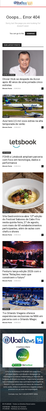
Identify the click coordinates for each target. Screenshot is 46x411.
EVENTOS (6, 212)
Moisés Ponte (7, 88)
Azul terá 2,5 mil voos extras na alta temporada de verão (22, 122)
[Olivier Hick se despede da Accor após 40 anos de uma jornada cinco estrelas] (23, 63)
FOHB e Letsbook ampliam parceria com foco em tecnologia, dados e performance (22, 159)
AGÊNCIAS (6, 309)
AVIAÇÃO (6, 117)
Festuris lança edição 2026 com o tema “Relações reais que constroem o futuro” (21, 274)
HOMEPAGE (31, 33)
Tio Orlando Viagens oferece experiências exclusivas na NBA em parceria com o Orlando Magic (22, 316)
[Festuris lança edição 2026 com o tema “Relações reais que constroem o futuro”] (23, 254)
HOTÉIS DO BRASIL (9, 75)
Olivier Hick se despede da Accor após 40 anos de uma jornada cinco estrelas (22, 82)
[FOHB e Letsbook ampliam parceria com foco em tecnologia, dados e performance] (23, 144)
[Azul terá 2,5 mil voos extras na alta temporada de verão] (23, 106)
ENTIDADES (6, 152)
